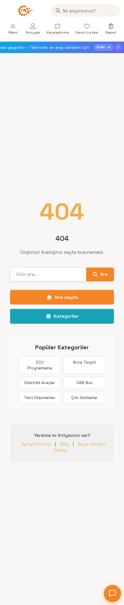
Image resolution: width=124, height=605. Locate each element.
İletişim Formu (36, 444)
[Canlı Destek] (112, 593)
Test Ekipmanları (39, 397)
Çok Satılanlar (84, 397)
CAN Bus (84, 382)
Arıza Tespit (84, 362)
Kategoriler (66, 316)
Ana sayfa (66, 297)
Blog (64, 444)
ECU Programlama (39, 365)
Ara (104, 274)
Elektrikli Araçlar (40, 382)
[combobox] (85, 11)
